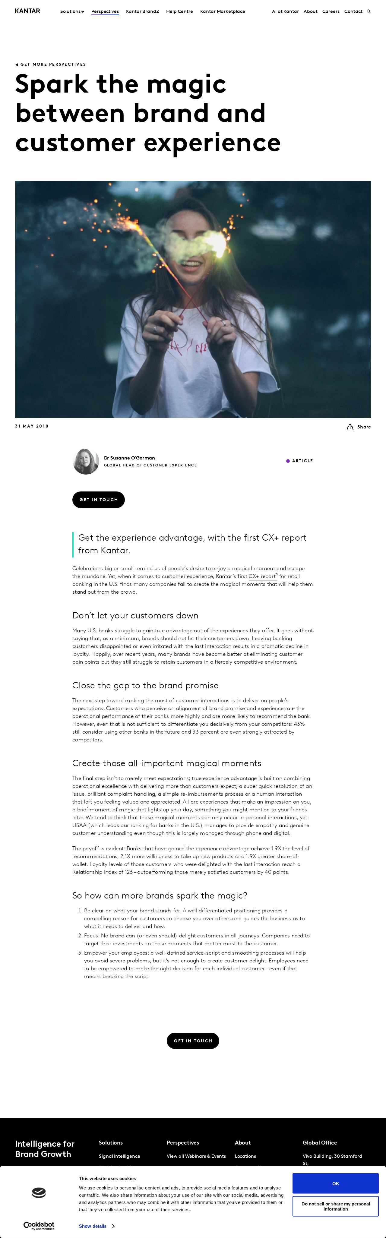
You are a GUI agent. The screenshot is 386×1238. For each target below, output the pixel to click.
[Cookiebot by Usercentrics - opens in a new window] (39, 1226)
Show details (92, 1226)
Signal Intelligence (119, 1156)
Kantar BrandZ (142, 11)
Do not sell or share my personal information (336, 1206)
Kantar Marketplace (222, 11)
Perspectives (105, 11)
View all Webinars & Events (196, 1156)
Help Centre (179, 11)
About (311, 11)
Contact (353, 11)
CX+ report (262, 577)
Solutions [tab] (70, 11)
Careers (331, 11)
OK (335, 1183)
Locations (245, 1156)
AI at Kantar (285, 11)
